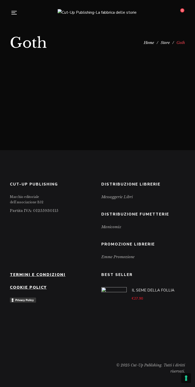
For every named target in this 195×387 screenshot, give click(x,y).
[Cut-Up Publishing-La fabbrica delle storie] (97, 13)
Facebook (11, 220)
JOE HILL (123, 117)
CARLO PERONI (73, 111)
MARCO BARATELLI (52, 116)
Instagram (19, 220)
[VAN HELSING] (52, 76)
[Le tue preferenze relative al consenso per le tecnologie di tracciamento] (186, 378)
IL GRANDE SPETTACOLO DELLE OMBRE (143, 102)
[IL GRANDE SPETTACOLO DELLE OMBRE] (143, 76)
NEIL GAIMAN (146, 117)
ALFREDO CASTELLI (39, 111)
